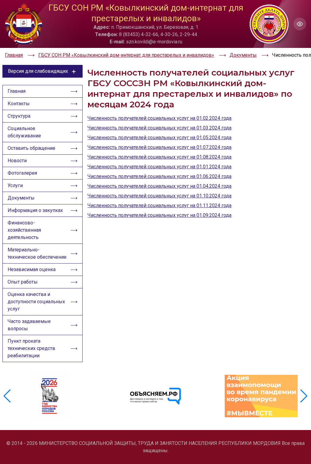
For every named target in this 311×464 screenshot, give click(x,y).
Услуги (15, 185)
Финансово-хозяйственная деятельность (24, 230)
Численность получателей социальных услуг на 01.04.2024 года (159, 186)
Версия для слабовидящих (38, 71)
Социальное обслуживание (24, 132)
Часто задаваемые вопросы (29, 324)
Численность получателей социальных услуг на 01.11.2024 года (159, 205)
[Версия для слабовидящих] (299, 24)
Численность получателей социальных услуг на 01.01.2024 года (159, 167)
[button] (304, 396)
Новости (17, 160)
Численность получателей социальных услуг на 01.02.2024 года (159, 118)
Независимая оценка (32, 269)
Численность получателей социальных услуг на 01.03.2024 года (159, 128)
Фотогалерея (22, 173)
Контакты (19, 103)
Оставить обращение (31, 148)
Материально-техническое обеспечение (37, 253)
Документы (21, 198)
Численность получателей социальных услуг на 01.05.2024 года (159, 137)
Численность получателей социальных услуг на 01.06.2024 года (159, 176)
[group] (50, 396)
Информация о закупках (35, 210)
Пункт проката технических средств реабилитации (31, 348)
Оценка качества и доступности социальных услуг (36, 301)
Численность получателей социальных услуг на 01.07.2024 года (159, 147)
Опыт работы (23, 282)
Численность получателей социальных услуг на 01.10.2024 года (159, 196)
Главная (17, 91)
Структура (19, 116)
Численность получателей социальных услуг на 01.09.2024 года (159, 215)
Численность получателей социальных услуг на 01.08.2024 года (159, 157)
